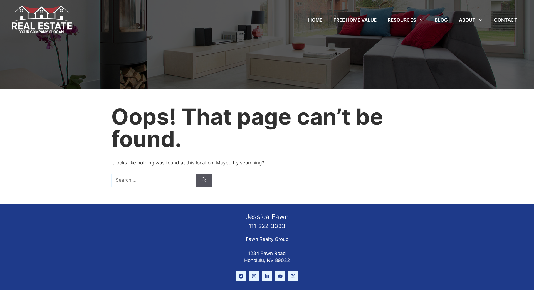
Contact (505, 20)
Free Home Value (355, 20)
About (467, 20)
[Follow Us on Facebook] (241, 276)
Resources (402, 20)
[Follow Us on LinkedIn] (267, 276)
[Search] (204, 180)
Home (315, 20)
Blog (441, 20)
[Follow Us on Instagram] (254, 276)
